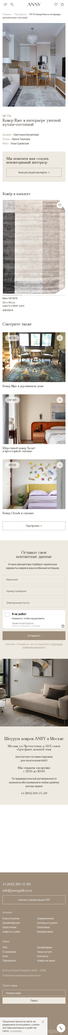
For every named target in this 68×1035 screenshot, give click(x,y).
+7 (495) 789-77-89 (34, 793)
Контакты (42, 956)
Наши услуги (44, 951)
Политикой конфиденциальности (43, 646)
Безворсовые (45, 931)
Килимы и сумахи (47, 922)
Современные (45, 918)
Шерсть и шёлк (11, 931)
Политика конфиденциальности (21, 975)
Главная (7, 14)
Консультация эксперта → (34, 172)
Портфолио (20, 14)
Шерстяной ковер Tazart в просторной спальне (19, 450)
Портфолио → (34, 525)
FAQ (5, 947)
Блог (5, 956)
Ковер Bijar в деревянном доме (23, 386)
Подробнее (16, 1030)
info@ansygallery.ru (17, 890)
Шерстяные (9, 927)
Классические (11, 918)
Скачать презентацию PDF (34, 900)
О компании (9, 951)
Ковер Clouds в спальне (18, 513)
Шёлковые (43, 927)
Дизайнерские (11, 922)
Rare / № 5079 (10, 298)
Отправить (34, 635)
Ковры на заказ (46, 960)
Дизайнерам (44, 947)
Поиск (34, 1000)
